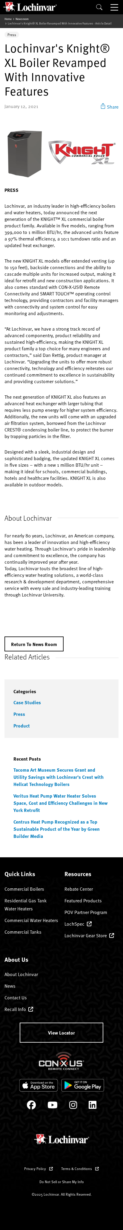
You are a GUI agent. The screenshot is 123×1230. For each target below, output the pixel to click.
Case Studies (27, 702)
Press (19, 713)
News (10, 985)
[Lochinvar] (30, 7)
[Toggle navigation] (114, 7)
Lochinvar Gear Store (85, 935)
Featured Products (83, 900)
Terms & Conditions (77, 1168)
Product (21, 725)
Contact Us (15, 997)
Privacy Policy (35, 1168)
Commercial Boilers (24, 888)
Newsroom (22, 19)
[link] (110, 106)
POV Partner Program (85, 912)
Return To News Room (34, 644)
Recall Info (15, 1009)
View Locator (61, 1032)
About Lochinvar (21, 974)
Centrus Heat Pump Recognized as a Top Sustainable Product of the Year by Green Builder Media (56, 828)
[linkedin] (92, 1106)
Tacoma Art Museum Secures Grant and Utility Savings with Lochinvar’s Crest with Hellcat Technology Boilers (58, 776)
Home (8, 19)
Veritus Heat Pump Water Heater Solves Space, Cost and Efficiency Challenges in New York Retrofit (60, 802)
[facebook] (31, 1106)
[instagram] (73, 1106)
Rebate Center (78, 888)
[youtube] (52, 1106)
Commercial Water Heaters (31, 920)
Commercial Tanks (22, 931)
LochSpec (74, 923)
